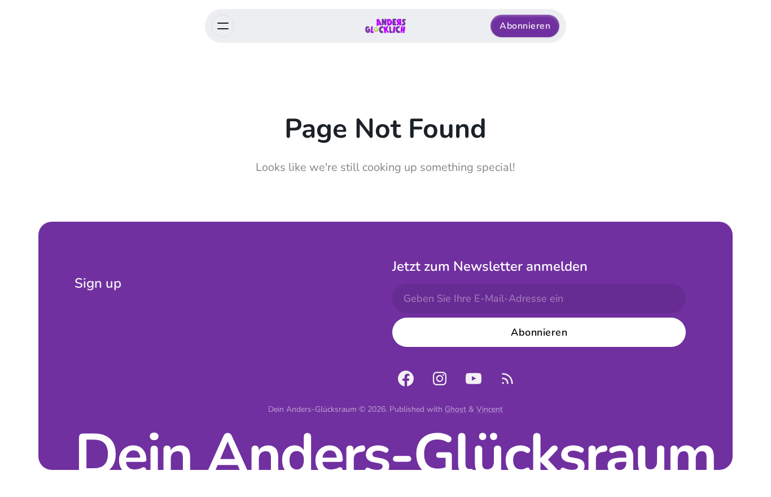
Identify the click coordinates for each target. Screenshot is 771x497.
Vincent (489, 409)
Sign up (98, 283)
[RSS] (507, 378)
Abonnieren (525, 26)
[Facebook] (405, 378)
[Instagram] (439, 378)
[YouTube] (473, 378)
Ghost (455, 409)
